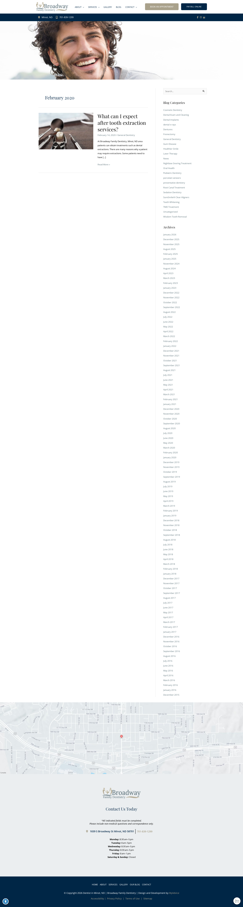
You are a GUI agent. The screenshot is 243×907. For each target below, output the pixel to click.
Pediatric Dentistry (172, 172)
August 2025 (169, 249)
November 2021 (171, 355)
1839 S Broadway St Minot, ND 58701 (112, 831)
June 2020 (168, 438)
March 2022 (169, 336)
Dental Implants (171, 119)
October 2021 (170, 360)
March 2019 (169, 505)
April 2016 (168, 675)
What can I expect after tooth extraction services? (122, 123)
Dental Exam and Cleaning (176, 114)
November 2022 (171, 297)
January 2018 (169, 573)
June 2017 (168, 607)
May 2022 (168, 326)
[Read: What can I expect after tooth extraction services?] (66, 130)
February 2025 (170, 253)
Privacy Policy (114, 898)
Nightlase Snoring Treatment (177, 163)
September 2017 (171, 593)
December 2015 (171, 694)
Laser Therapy (170, 153)
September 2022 (171, 307)
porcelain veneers (172, 177)
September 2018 (171, 534)
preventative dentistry (174, 182)
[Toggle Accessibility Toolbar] (6, 901)
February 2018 (170, 568)
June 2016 (168, 665)
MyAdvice (174, 892)
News (166, 158)
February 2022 (170, 341)
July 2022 (167, 316)
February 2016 (170, 685)
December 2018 (171, 520)
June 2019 (168, 491)
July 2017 (167, 602)
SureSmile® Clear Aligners (176, 197)
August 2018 (169, 539)
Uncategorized (170, 211)
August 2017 (169, 597)
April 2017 (168, 617)
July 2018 (167, 544)
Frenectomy (169, 134)
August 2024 (169, 268)
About (103, 884)
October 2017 (170, 588)
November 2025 (171, 244)
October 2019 (170, 471)
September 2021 (171, 365)
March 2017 (169, 622)
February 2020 (170, 452)
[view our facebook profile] (197, 17)
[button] (162, 6)
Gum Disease (169, 143)
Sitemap (147, 898)
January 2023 (169, 287)
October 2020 (170, 418)
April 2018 (168, 559)
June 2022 (168, 321)
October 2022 (170, 302)
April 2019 (168, 501)
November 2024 (171, 263)
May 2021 (168, 384)
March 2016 (169, 680)
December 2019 (171, 462)
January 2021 (169, 404)
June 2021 (168, 379)
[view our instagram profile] (200, 17)
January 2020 (169, 457)
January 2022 (169, 346)
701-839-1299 (66, 17)
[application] (83, 7)
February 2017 (170, 626)
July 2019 (167, 486)
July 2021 (167, 375)
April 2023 (168, 273)
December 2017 (171, 578)
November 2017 (171, 583)
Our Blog (135, 884)
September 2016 (171, 651)
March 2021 (169, 394)
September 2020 (171, 423)
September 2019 (171, 476)
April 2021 (168, 389)
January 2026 (169, 234)
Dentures (168, 129)
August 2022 (169, 312)
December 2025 (171, 239)
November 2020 (171, 413)
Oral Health (169, 168)
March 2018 (169, 563)
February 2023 (170, 283)
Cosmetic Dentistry (172, 110)
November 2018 (171, 525)
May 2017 (168, 612)
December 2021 (171, 350)
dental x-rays (169, 124)
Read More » (104, 165)
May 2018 (168, 554)
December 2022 (171, 292)
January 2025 (169, 258)
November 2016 (171, 641)
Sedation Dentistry (172, 192)
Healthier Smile (170, 148)
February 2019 (170, 510)
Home (95, 884)
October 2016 (170, 646)
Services (113, 884)
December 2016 (171, 636)
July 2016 (167, 660)
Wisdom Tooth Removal (175, 216)
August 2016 (169, 656)
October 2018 (170, 530)
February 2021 (170, 399)
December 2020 (171, 408)
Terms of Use (132, 898)
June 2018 (168, 549)
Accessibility (97, 898)
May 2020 (168, 442)
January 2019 (169, 515)
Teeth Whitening (171, 202)
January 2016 (169, 690)
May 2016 (168, 670)
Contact (146, 884)
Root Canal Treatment (174, 187)
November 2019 (171, 467)
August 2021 (169, 370)
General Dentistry (126, 135)
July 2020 (167, 433)
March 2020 (169, 447)
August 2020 (169, 428)
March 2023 (169, 278)
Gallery (123, 884)
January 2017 (169, 631)
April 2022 (168, 331)
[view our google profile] (204, 17)
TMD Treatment (171, 206)
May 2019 (168, 496)
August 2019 (169, 481)
